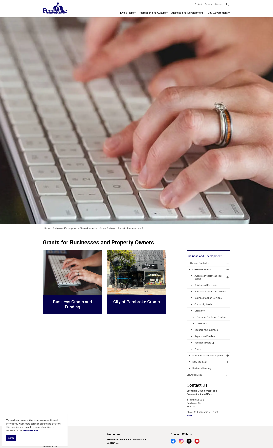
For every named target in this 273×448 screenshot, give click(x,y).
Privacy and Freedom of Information (126, 439)
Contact (198, 4)
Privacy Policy (30, 430)
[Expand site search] (227, 4)
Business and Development (187, 12)
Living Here (127, 12)
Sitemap (218, 4)
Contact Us (113, 443)
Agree (11, 438)
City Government (218, 12)
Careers (208, 4)
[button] (206, 375)
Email (189, 415)
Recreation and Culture (152, 12)
